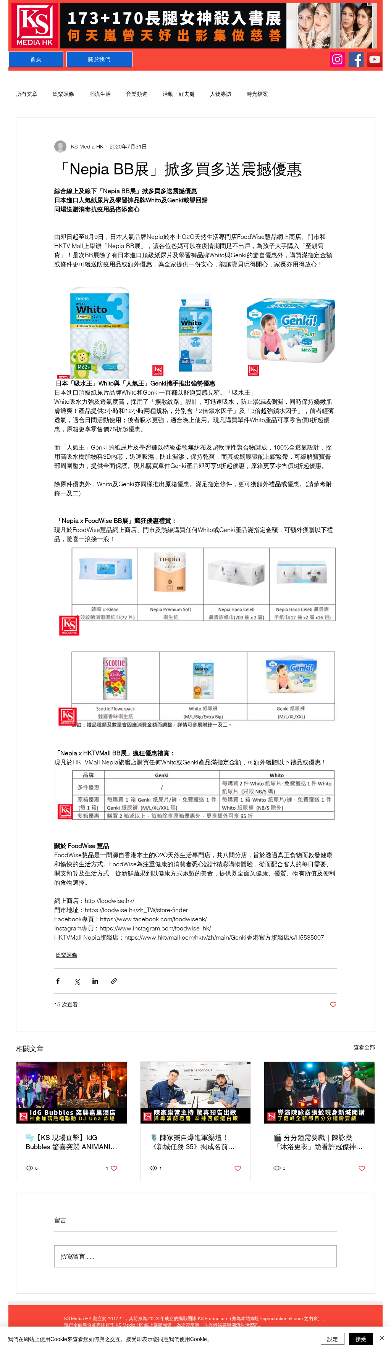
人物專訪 (220, 93)
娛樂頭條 (63, 93)
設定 (332, 1339)
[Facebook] (356, 59)
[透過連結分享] (114, 981)
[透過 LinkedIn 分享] (95, 981)
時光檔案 (257, 93)
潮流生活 (100, 93)
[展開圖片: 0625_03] (195, 333)
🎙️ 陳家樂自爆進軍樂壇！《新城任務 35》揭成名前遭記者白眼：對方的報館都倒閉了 (194, 1142)
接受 (360, 1339)
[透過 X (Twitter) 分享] (76, 981)
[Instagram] (337, 59)
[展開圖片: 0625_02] (291, 333)
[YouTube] (374, 59)
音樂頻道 (136, 93)
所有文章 (26, 93)
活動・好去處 (179, 93)
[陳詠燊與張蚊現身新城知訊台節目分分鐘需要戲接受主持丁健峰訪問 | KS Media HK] (319, 1093)
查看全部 (364, 1047)
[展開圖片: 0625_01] (100, 333)
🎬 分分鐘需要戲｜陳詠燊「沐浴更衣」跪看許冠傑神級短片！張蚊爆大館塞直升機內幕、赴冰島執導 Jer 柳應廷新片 (318, 1142)
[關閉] (381, 1339)
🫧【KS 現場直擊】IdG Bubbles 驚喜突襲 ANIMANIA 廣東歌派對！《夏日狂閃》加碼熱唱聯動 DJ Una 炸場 (70, 1142)
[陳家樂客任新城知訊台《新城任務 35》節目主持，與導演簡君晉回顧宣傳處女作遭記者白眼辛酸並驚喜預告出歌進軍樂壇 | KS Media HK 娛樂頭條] (196, 1093)
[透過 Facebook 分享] (57, 981)
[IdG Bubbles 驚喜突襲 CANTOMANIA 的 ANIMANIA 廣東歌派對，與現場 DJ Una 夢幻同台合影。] (71, 1093)
